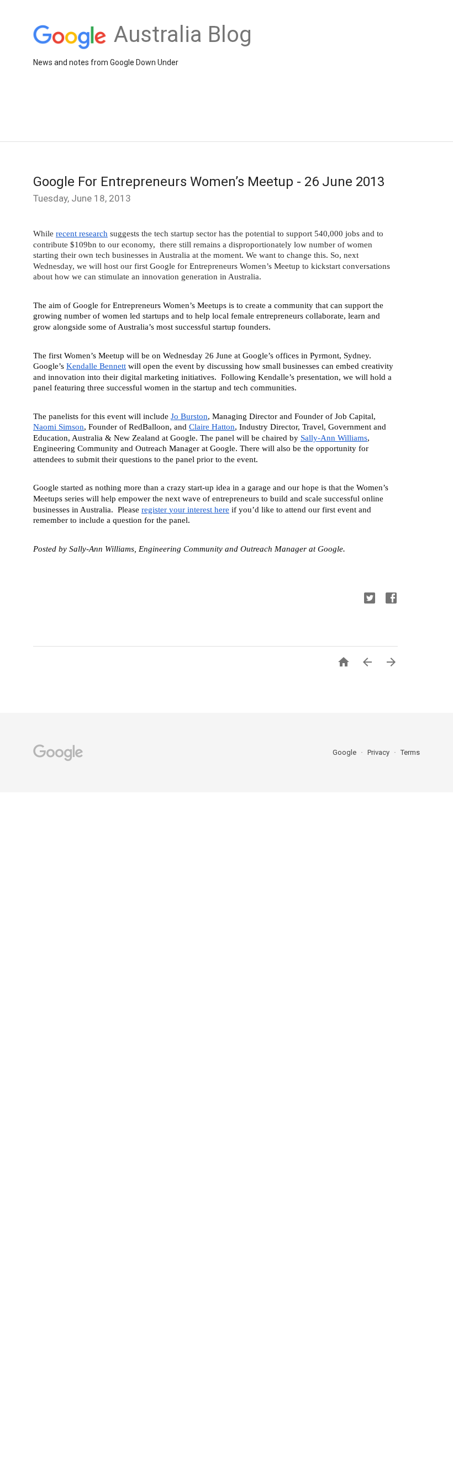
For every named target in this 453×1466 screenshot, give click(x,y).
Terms (410, 752)
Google (345, 752)
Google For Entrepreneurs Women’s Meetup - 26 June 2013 (208, 181)
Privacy (379, 752)
